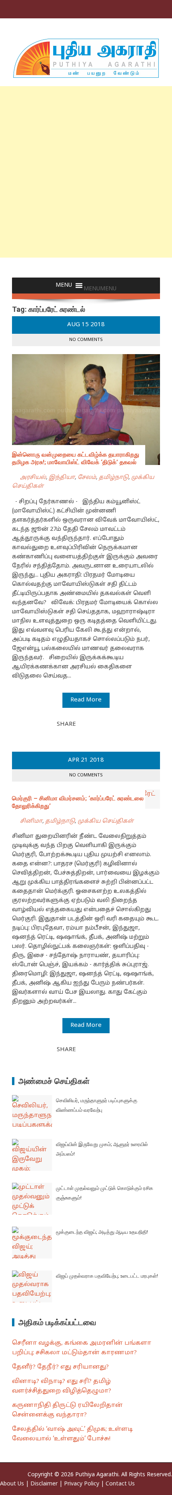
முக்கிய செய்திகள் (106, 821)
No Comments (86, 340)
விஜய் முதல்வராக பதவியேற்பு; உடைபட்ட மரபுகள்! (107, 1276)
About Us (12, 1484)
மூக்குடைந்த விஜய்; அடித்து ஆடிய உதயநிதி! (102, 1232)
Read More (86, 700)
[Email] (110, 724)
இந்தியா (62, 477)
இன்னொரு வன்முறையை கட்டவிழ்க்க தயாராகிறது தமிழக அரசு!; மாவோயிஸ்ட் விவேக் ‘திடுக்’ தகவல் (75, 458)
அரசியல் (33, 477)
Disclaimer (44, 1484)
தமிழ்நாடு (113, 477)
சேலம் (87, 477)
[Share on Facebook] (84, 724)
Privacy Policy (81, 1484)
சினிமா (31, 821)
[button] (100, 289)
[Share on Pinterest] (102, 724)
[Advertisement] (86, 172)
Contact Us (120, 1484)
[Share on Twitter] (93, 724)
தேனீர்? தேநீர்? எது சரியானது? (60, 1367)
